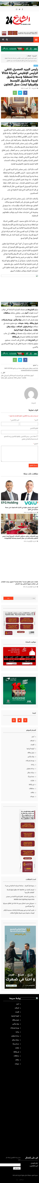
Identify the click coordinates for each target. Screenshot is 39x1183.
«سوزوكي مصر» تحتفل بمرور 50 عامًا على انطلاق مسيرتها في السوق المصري (18, 904)
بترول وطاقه (31, 753)
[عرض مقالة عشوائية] (3, 39)
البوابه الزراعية (30, 749)
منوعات (20, 323)
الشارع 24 (34, 88)
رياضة (27, 323)
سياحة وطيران (28, 327)
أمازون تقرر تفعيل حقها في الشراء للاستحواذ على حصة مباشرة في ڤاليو (21, 509)
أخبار (33, 737)
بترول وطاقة (34, 323)
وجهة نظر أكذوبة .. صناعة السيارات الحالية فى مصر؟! (19, 886)
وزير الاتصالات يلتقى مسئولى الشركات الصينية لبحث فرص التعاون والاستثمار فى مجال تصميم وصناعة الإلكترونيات (20, 537)
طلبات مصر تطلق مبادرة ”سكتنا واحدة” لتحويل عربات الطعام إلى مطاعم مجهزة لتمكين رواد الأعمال (19, 583)
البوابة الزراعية (18, 330)
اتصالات (29, 56)
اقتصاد (32, 745)
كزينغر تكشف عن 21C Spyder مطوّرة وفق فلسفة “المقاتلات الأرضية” (20, 891)
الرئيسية (34, 56)
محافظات (31, 789)
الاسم (36, 420)
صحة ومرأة (28, 330)
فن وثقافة (31, 785)
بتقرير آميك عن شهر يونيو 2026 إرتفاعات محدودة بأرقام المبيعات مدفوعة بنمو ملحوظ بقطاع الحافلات (19, 911)
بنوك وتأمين (17, 320)
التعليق (35, 444)
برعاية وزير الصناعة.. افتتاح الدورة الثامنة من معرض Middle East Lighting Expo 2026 (20, 898)
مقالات (32, 792)
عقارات (35, 330)
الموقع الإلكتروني (34, 428)
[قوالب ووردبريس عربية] (17, 1179)
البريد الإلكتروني (14, 420)
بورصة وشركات (7, 320)
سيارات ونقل (11, 327)
